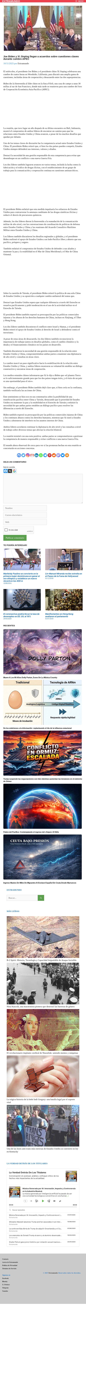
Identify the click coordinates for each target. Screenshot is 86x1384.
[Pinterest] (50, 455)
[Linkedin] (36, 455)
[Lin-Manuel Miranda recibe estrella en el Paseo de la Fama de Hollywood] (64, 569)
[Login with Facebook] (6, 471)
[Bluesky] (63, 455)
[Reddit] (54, 455)
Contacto (5, 1259)
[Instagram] (28, 455)
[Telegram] (45, 455)
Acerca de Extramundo (10, 1262)
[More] (67, 455)
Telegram (5, 1288)
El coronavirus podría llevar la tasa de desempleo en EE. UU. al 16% (21, 615)
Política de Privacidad (9, 1265)
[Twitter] (23, 455)
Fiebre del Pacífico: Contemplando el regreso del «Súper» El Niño (31, 832)
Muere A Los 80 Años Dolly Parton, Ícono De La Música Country (30, 677)
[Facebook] (19, 455)
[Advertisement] (43, 110)
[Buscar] (41, 898)
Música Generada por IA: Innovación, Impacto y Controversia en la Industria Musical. (42, 1215)
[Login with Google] (14, 471)
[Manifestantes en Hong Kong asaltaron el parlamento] (64, 609)
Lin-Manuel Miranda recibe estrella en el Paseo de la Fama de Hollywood (63, 574)
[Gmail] (32, 455)
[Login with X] (10, 471)
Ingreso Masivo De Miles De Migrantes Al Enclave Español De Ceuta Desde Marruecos (39, 883)
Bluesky (5, 1281)
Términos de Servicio (9, 1268)
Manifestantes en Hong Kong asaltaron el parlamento (59, 615)
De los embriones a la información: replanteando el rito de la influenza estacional (37, 728)
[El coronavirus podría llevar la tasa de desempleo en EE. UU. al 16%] (22, 609)
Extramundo (11, 1)
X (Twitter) (6, 1285)
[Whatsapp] (41, 455)
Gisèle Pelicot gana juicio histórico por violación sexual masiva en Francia (38, 1242)
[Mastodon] (58, 455)
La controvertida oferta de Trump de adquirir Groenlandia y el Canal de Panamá (40, 1229)
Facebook (5, 1278)
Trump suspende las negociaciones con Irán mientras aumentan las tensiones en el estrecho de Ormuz (42, 780)
